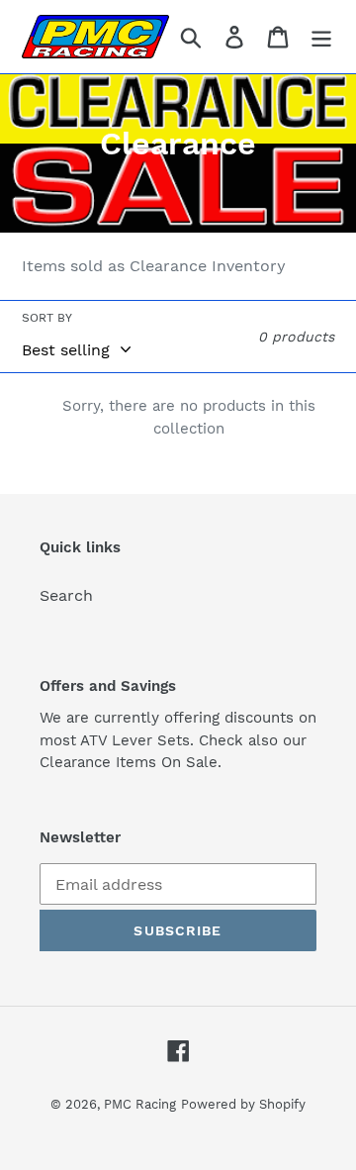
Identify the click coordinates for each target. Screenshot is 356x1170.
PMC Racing (140, 1104)
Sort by (47, 318)
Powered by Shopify (243, 1104)
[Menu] (321, 37)
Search (66, 595)
